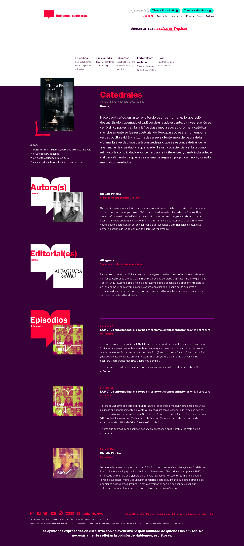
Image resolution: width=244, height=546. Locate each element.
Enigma (86, 519)
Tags (199, 16)
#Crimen (44, 149)
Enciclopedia (105, 62)
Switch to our (159, 28)
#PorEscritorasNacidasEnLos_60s (49, 157)
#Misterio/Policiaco (60, 149)
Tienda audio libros (196, 10)
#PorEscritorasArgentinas (44, 153)
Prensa (190, 16)
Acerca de (162, 16)
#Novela (86, 149)
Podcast (150, 514)
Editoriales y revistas (146, 64)
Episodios (84, 63)
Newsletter (177, 16)
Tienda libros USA (163, 10)
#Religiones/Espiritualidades (46, 162)
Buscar (138, 10)
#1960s (34, 145)
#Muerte (76, 149)
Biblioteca (126, 63)
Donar (146, 15)
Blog (166, 62)
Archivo (210, 16)
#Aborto (35, 149)
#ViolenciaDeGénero (73, 162)
